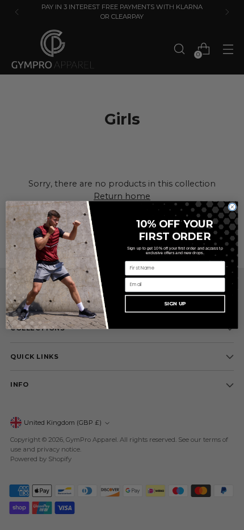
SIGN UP (175, 303)
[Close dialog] (232, 206)
